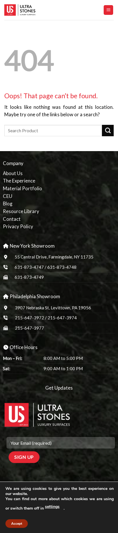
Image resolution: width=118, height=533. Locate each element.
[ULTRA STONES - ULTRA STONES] (33, 10)
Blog (7, 204)
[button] (108, 10)
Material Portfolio (22, 188)
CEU (7, 196)
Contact (12, 219)
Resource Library (21, 211)
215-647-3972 (30, 317)
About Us (13, 173)
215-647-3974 (62, 317)
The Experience (19, 181)
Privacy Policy (18, 226)
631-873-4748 (61, 267)
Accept (16, 523)
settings (52, 506)
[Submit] (108, 131)
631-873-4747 (29, 267)
